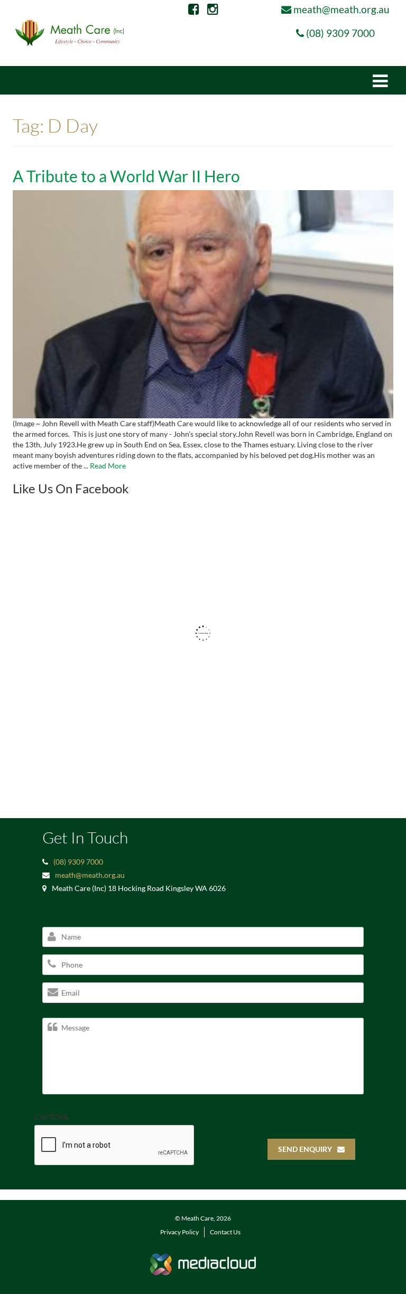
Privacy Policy (179, 1232)
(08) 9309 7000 (340, 33)
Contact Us (225, 1232)
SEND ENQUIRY (305, 1149)
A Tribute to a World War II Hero (126, 175)
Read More (108, 465)
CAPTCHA (51, 1116)
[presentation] (114, 1145)
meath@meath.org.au (341, 9)
